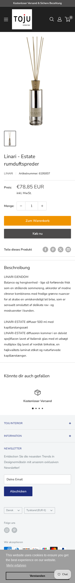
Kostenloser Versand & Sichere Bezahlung (37, 3)
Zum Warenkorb (37, 221)
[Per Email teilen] (68, 249)
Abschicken (18, 491)
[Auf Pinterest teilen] (53, 249)
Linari (8, 173)
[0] (67, 19)
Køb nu (38, 233)
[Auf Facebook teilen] (45, 249)
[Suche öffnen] (52, 19)
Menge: (9, 206)
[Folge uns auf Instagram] (7, 530)
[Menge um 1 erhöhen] (42, 206)
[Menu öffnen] (6, 19)
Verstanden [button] (37, 575)
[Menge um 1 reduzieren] (21, 206)
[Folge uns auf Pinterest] (14, 530)
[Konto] (60, 19)
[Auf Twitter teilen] (60, 249)
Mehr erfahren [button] (16, 565)
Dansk (9, 510)
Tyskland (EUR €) (36, 510)
